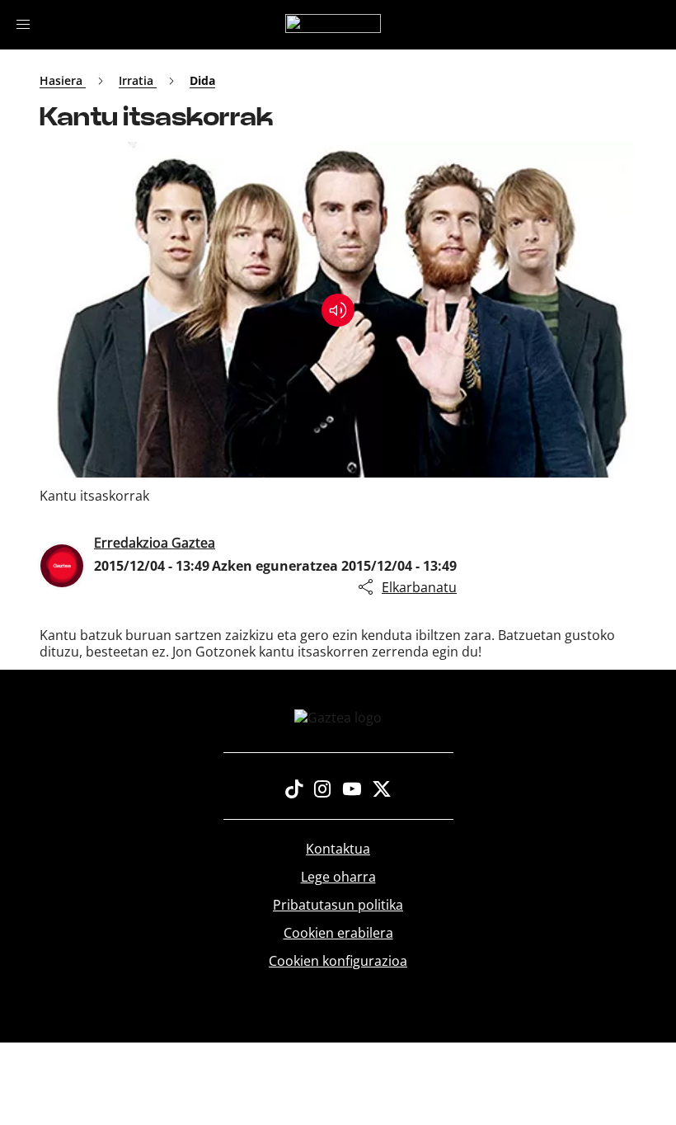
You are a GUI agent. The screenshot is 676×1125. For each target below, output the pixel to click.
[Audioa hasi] (338, 310)
